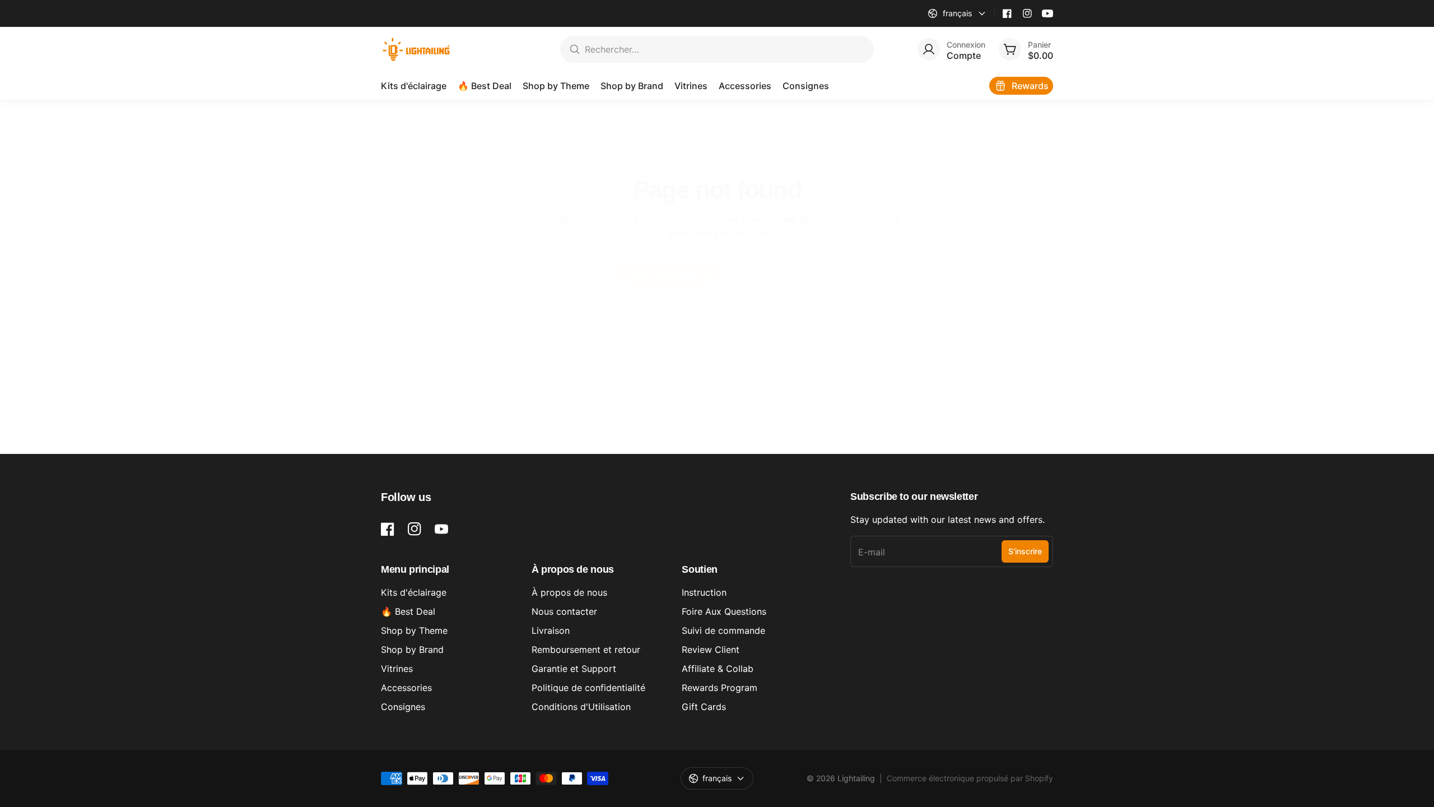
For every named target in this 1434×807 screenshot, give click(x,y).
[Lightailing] (416, 49)
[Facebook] (1007, 13)
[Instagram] (1027, 13)
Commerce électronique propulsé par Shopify (970, 778)
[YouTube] (1047, 13)
